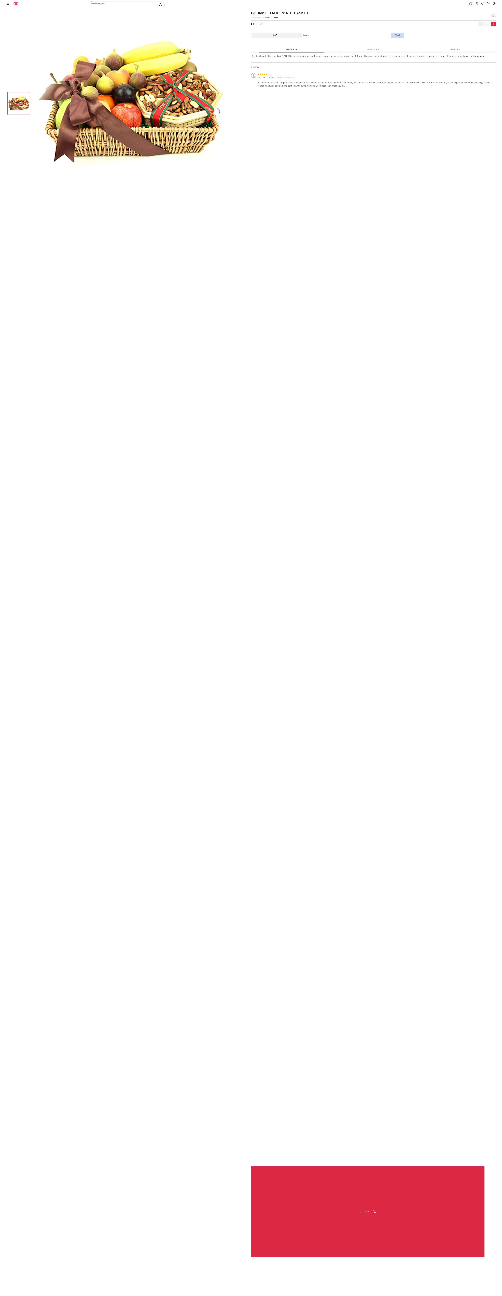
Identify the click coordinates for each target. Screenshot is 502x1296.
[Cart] (488, 3)
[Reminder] (470, 3)
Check (397, 35)
